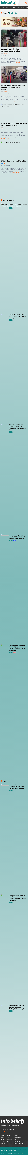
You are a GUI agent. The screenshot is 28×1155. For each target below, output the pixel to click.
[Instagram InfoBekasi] (2, 1131)
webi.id (21, 1153)
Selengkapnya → (18, 62)
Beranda (3, 1135)
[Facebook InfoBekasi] (6, 1131)
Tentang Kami (17, 1135)
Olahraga (12, 7)
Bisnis (7, 7)
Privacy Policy (17, 1139)
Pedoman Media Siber (19, 1143)
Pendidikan (9, 1139)
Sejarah (18, 7)
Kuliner (23, 7)
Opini (8, 1137)
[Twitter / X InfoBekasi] (9, 1131)
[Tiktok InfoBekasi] (4, 1131)
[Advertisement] (14, 186)
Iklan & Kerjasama (18, 1137)
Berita (2, 7)
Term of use (17, 1141)
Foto (8, 1141)
